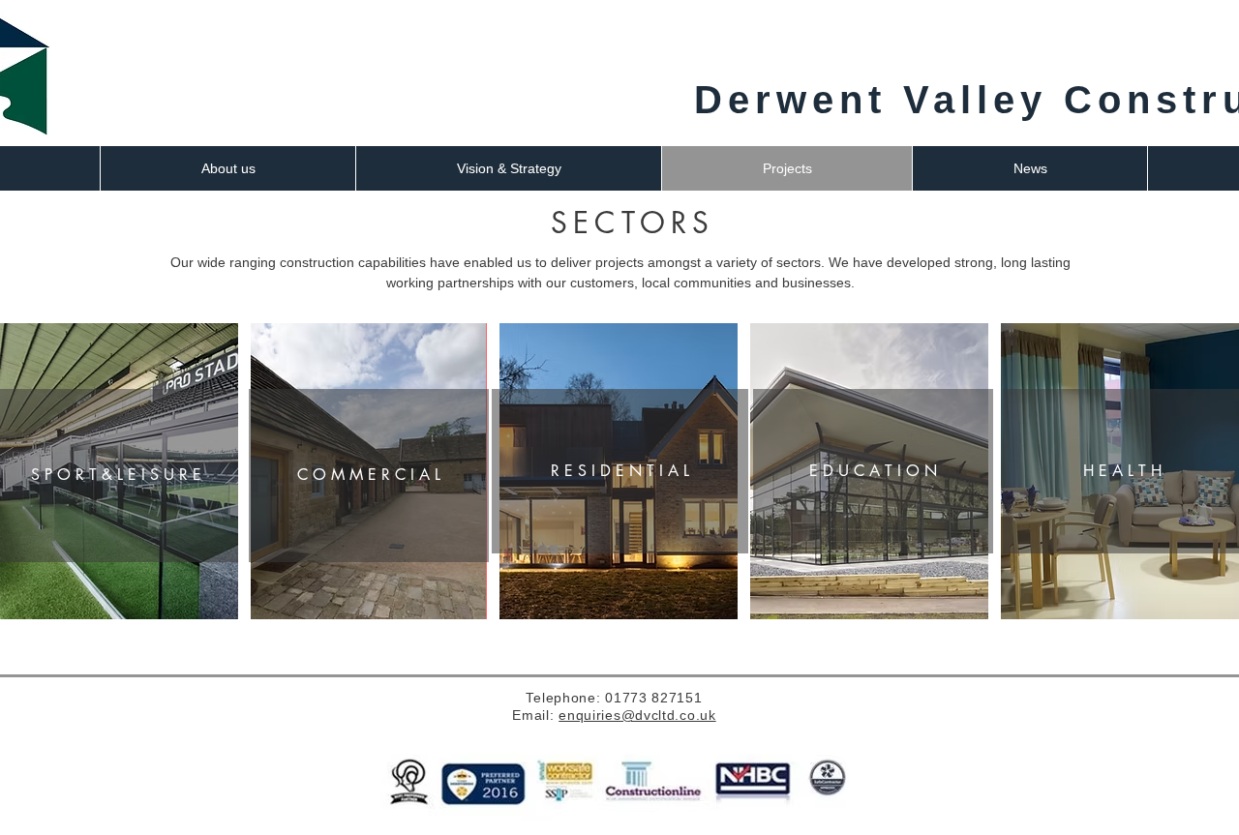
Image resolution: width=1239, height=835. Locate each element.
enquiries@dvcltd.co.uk (637, 715)
